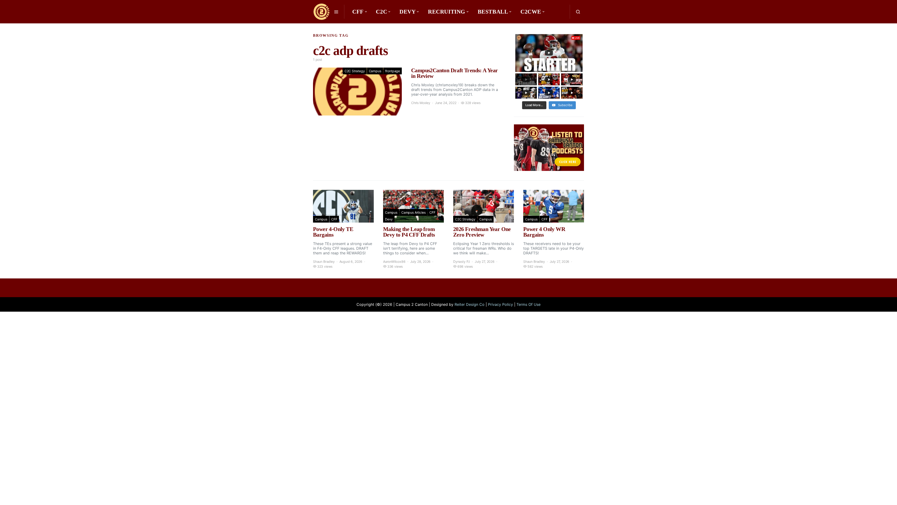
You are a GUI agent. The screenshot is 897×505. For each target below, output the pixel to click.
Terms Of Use (528, 304)
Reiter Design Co (469, 304)
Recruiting (446, 12)
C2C (381, 12)
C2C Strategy (355, 71)
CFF (358, 12)
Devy (407, 12)
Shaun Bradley (324, 261)
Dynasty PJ (461, 261)
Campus (375, 71)
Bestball (493, 12)
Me (358, 26)
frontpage (392, 71)
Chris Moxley (420, 103)
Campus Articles (413, 212)
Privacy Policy (500, 304)
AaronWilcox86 (394, 261)
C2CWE (530, 12)
